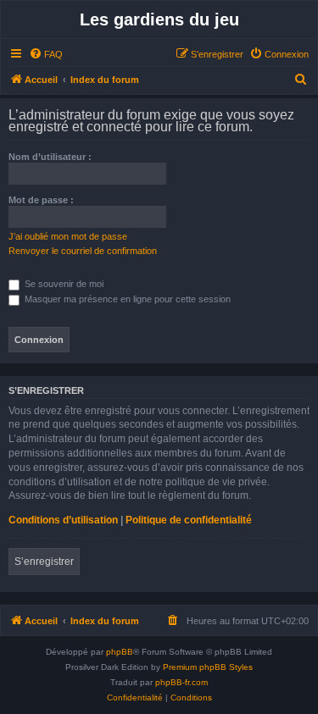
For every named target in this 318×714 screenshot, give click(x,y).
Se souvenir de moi (62, 284)
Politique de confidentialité (189, 520)
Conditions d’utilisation (63, 520)
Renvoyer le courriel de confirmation (82, 251)
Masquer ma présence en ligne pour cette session (126, 299)
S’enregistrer (44, 561)
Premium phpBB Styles (208, 667)
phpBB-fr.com (181, 682)
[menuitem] (46, 54)
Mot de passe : (41, 200)
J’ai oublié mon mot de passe (67, 236)
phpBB (119, 651)
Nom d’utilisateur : (50, 157)
